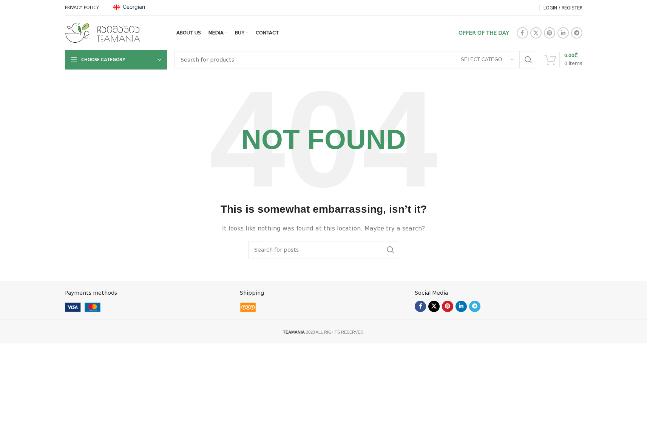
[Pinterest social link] (549, 33)
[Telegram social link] (576, 33)
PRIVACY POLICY (82, 7)
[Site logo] (103, 32)
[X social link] (536, 33)
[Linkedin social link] (563, 33)
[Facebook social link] (522, 33)
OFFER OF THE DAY (484, 33)
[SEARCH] (528, 59)
